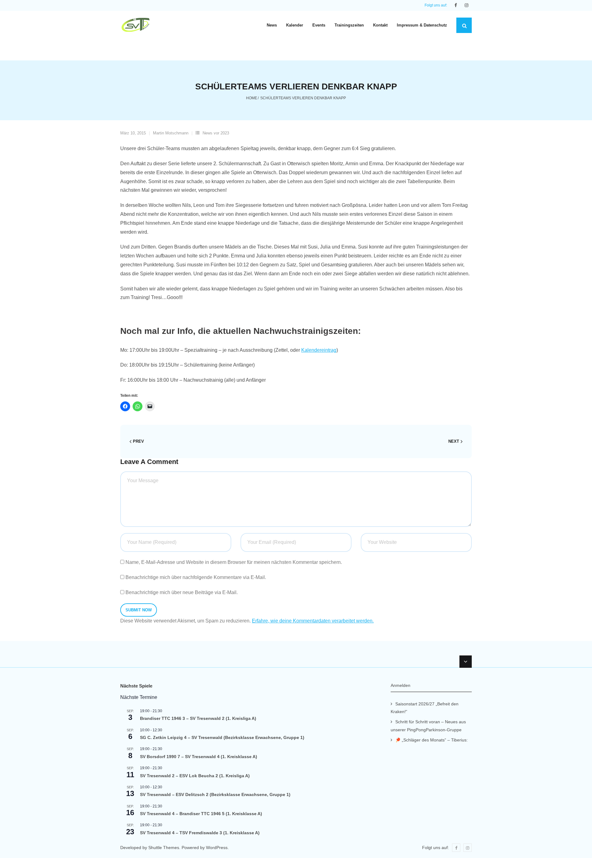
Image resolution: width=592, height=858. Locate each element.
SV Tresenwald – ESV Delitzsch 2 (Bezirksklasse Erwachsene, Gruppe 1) (215, 794)
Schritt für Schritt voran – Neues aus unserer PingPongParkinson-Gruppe (428, 725)
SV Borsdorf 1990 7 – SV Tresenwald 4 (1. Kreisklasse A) (198, 756)
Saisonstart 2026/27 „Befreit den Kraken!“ (424, 707)
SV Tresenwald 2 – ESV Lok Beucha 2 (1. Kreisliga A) (195, 775)
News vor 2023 (216, 133)
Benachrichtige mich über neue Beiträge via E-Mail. (181, 592)
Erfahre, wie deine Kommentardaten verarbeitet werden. (313, 620)
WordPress (217, 847)
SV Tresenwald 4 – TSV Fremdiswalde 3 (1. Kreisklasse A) (200, 832)
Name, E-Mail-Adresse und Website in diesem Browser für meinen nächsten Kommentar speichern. (233, 562)
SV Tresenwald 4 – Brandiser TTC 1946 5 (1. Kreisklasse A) (201, 813)
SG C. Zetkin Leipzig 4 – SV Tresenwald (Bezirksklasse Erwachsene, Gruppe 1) (222, 737)
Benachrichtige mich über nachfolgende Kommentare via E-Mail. (195, 577)
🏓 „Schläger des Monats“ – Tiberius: (431, 739)
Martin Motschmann (170, 133)
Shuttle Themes (163, 847)
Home (251, 98)
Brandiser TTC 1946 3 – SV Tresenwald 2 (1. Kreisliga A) (198, 718)
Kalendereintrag (318, 350)
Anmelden (400, 685)
